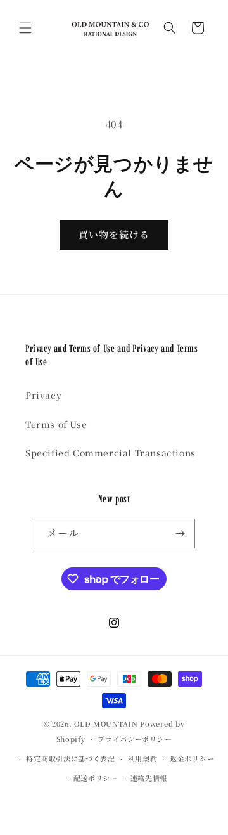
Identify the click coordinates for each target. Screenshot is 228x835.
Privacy (43, 395)
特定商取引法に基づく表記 (70, 758)
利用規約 (143, 758)
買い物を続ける (114, 234)
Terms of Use (56, 424)
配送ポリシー (95, 778)
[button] (25, 28)
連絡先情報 (149, 778)
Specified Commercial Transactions (110, 452)
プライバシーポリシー (135, 739)
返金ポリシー (192, 758)
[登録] (180, 533)
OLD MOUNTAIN (105, 723)
